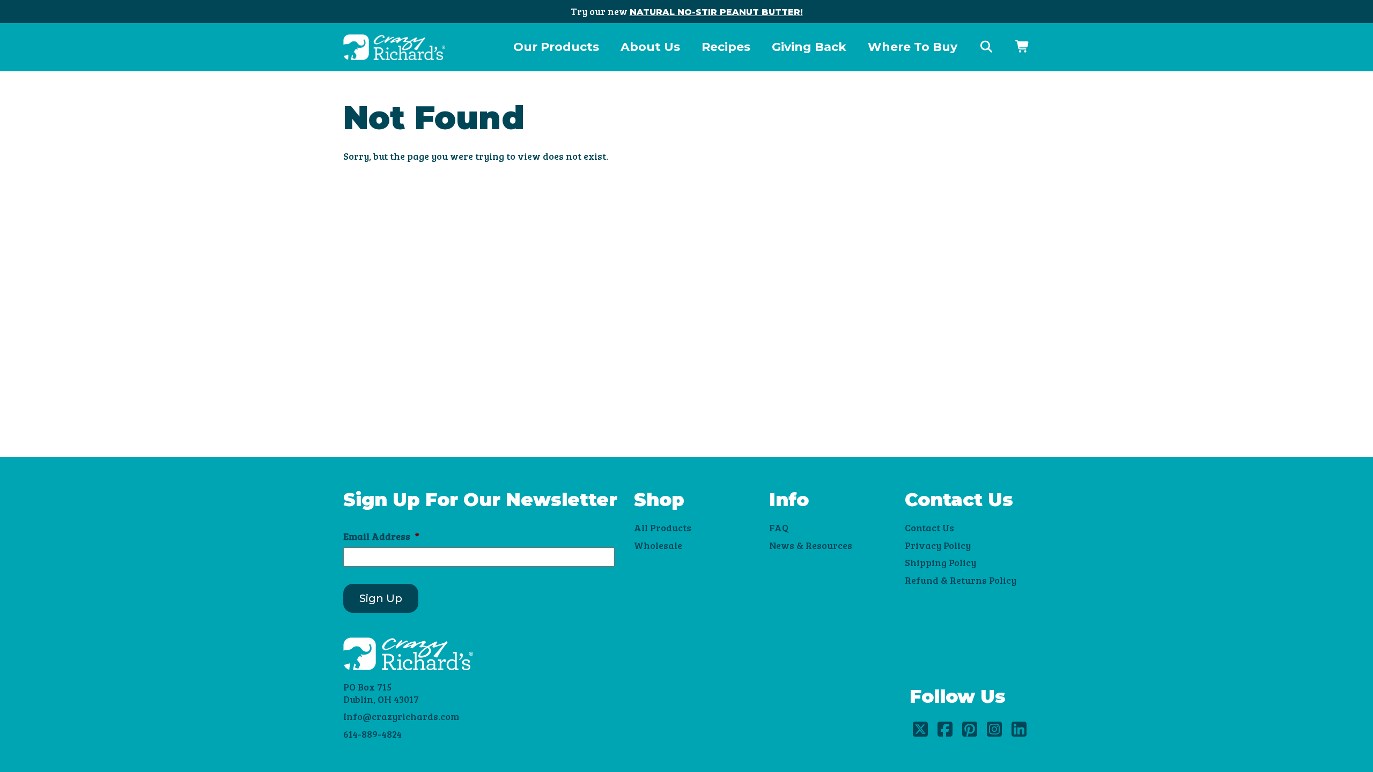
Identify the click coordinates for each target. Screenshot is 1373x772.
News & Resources (810, 545)
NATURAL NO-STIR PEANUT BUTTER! (716, 12)
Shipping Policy (940, 562)
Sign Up (380, 598)
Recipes (726, 47)
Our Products (556, 47)
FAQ (778, 527)
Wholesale (658, 545)
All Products (662, 527)
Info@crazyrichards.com (401, 716)
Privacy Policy (938, 545)
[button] (986, 47)
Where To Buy (912, 47)
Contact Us (929, 527)
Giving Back (809, 47)
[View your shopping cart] (1022, 47)
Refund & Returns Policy (960, 580)
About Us (650, 47)
